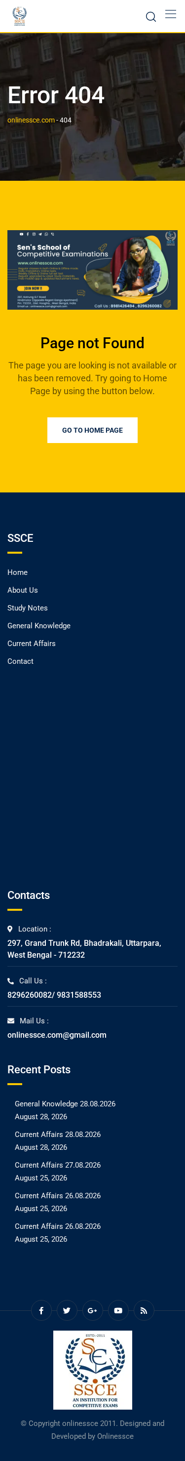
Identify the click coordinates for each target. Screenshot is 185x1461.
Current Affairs (31, 643)
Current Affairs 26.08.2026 (58, 1195)
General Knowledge (39, 625)
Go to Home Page (92, 430)
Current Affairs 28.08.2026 (58, 1134)
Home (17, 572)
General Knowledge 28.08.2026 (65, 1103)
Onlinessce (115, 1436)
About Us (22, 590)
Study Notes (27, 608)
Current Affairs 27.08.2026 (58, 1165)
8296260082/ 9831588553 (54, 995)
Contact (20, 661)
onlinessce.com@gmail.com (57, 1035)
